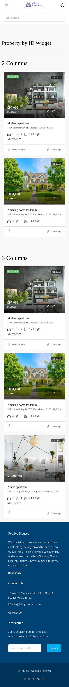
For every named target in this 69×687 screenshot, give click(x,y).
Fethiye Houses (19, 149)
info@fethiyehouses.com (27, 604)
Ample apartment (17, 487)
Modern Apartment (18, 123)
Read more (15, 573)
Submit (54, 648)
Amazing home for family (22, 210)
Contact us (15, 612)
